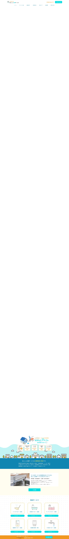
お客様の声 (28, 5)
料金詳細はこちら (17, 515)
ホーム (15, 5)
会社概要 (46, 5)
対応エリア (40, 5)
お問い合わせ (59, 2)
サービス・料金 (21, 5)
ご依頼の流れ (34, 5)
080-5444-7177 (51, 2)
